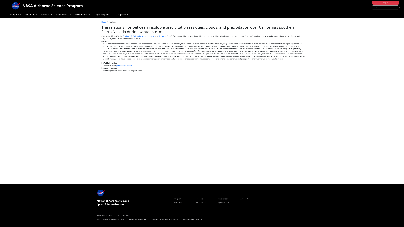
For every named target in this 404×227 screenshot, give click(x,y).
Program (14, 15)
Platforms (29, 15)
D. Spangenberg (148, 36)
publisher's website (124, 65)
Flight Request (101, 14)
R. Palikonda (136, 36)
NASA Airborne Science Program (52, 5)
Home (103, 22)
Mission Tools (81, 15)
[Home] (16, 6)
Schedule (45, 15)
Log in (385, 2)
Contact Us (199, 219)
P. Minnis (126, 36)
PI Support (120, 15)
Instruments (62, 15)
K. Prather (163, 36)
